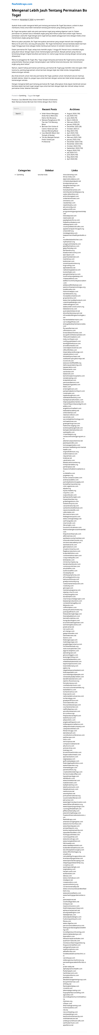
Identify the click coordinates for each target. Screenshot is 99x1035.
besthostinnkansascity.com (73, 1016)
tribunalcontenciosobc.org (73, 540)
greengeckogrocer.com (71, 423)
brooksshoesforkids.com (72, 752)
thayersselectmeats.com (72, 754)
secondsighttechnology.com (73, 419)
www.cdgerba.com (70, 923)
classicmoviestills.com (71, 510)
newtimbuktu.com (69, 205)
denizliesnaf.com (69, 733)
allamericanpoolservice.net (73, 441)
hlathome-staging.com (71, 426)
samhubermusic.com (71, 1023)
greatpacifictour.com (70, 700)
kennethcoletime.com (71, 618)
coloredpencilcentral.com (72, 348)
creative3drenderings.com (72, 772)
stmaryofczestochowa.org (72, 610)
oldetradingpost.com (71, 304)
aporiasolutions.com (70, 757)
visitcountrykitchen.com (72, 648)
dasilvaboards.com (70, 545)
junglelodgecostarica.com (72, 644)
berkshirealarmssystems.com (74, 376)
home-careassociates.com (72, 478)
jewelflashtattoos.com (71, 246)
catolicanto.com (69, 460)
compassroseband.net (71, 744)
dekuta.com (67, 876)
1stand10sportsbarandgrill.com (74, 404)
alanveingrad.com (69, 653)
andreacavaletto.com (71, 480)
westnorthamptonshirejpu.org (74, 287)
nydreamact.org (69, 242)
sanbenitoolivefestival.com (73, 508)
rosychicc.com (68, 493)
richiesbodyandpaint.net (72, 181)
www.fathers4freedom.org (73, 804)
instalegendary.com (70, 233)
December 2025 (72, 126)
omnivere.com (68, 201)
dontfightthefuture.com (72, 343)
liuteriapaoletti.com (70, 672)
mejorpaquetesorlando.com (73, 402)
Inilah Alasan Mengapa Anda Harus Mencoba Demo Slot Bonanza (50, 115)
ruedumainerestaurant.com (73, 584)
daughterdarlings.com (71, 185)
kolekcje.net (67, 458)
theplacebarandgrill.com (72, 716)
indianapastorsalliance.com (73, 724)
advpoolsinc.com (69, 720)
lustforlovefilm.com (70, 571)
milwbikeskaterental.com (72, 661)
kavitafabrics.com (69, 690)
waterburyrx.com (69, 718)
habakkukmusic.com (70, 789)
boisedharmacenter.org (71, 484)
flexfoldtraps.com (22, 4)
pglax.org (66, 668)
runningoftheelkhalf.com (72, 809)
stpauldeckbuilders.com (72, 832)
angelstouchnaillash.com (72, 408)
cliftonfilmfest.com (70, 350)
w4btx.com (67, 406)
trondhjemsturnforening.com (74, 932)
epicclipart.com (68, 255)
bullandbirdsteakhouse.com (73, 848)
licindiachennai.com (70, 183)
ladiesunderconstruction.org (73, 307)
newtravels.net (68, 218)
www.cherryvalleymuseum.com (74, 300)
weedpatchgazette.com (71, 384)
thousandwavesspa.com (72, 705)
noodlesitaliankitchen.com (72, 240)
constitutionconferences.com (74, 735)
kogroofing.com (69, 265)
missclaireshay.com (70, 175)
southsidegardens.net (71, 902)
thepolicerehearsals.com (72, 534)
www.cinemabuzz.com (71, 878)
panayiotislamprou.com (71, 274)
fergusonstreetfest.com (72, 945)
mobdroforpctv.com (70, 503)
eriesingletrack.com (70, 389)
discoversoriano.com (70, 514)
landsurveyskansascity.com (73, 830)
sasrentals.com (68, 417)
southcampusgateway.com (73, 276)
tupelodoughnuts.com (71, 395)
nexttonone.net (68, 791)
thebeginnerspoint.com (71, 516)
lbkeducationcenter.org (71, 462)
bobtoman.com (68, 261)
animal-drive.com (69, 748)
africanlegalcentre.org (71, 577)
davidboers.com (69, 778)
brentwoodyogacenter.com (73, 858)
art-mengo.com (68, 631)
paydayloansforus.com (71, 220)
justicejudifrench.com (71, 612)
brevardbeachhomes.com (72, 333)
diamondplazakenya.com (72, 934)
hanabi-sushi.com (69, 871)
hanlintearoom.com (70, 973)
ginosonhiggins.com (70, 655)
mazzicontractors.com (71, 906)
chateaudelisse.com (70, 278)
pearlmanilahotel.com (71, 257)
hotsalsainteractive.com (72, 190)
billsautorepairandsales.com (73, 938)
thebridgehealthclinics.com (73, 763)
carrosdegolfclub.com (71, 322)
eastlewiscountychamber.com (74, 538)
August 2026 (71, 113)
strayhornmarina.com (71, 549)
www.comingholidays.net (72, 519)
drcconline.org (68, 713)
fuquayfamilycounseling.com (73, 993)
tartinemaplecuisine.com (72, 625)
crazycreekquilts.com (71, 558)
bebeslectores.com (70, 309)
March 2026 (71, 120)
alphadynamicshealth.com (72, 969)
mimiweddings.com (70, 1014)
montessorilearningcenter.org (74, 943)
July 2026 (70, 116)
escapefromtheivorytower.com (74, 335)
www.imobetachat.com (71, 780)
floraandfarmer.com (70, 328)
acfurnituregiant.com (71, 196)
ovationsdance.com (70, 454)
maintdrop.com (68, 259)
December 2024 (72, 142)
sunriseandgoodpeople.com (73, 674)
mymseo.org (67, 1001)
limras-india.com (69, 177)
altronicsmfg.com (69, 207)
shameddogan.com (70, 767)
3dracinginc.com (69, 525)
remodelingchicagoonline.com (74, 856)
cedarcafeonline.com (70, 194)
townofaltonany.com (70, 666)
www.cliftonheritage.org (72, 852)
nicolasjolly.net (68, 573)
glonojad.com (68, 588)
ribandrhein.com (69, 456)
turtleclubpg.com (69, 698)
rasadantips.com (69, 203)
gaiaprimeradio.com (70, 633)
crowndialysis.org (69, 434)
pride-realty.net (68, 967)
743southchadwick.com (71, 337)
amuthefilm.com (69, 568)
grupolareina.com (69, 298)
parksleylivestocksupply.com (73, 482)
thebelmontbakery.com (71, 222)
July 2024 (70, 152)
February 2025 (72, 137)
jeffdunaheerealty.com (71, 811)
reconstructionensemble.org (73, 687)
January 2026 (71, 124)
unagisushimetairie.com (72, 244)
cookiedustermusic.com (72, 685)
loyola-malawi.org (69, 490)
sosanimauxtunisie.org (71, 263)
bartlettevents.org (69, 294)
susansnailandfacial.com (72, 798)
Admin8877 (40, 20)
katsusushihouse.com (71, 579)
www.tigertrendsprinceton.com (74, 802)
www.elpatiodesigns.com (72, 917)
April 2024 (70, 159)
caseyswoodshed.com (71, 728)
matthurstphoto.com (71, 949)
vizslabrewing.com (70, 378)
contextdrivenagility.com (72, 603)
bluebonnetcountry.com (72, 252)
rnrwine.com (67, 988)
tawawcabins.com (69, 367)
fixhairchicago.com (70, 731)
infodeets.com (68, 188)
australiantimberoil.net (71, 311)
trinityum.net (68, 904)
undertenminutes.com (71, 198)
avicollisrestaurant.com (71, 711)
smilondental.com (69, 413)
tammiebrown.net (69, 635)
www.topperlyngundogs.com (73, 806)
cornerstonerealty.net (71, 887)
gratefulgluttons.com (71, 501)
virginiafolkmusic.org (71, 452)
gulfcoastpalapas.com (71, 761)
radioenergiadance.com (72, 270)
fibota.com (67, 921)
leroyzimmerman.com (71, 982)
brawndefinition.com (70, 553)
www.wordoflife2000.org (72, 363)
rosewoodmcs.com (70, 882)
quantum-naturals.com (71, 941)
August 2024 (71, 150)
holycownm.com (69, 694)
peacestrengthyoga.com (72, 813)
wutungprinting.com (70, 657)
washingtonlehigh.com (71, 867)
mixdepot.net (68, 880)
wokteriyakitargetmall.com (73, 428)
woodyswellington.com (71, 912)
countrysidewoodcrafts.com (73, 226)
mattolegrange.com (70, 642)
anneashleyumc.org (70, 828)
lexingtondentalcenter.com (73, 430)
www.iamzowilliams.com (72, 893)
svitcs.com (67, 739)
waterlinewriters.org (70, 765)
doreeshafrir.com (69, 596)
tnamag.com (67, 750)
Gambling (22, 96)
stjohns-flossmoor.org (71, 681)
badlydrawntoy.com (70, 785)
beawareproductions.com (72, 601)
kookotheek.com (69, 272)
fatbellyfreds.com (69, 915)
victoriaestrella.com (70, 703)
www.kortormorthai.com (72, 824)
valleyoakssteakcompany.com (74, 726)
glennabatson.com (70, 547)
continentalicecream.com (72, 555)
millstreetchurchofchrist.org (73, 960)
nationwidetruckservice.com (73, 696)
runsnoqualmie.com (70, 837)
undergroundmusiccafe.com (73, 1021)
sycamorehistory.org (70, 884)
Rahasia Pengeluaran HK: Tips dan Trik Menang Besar (51, 122)
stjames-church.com (70, 592)
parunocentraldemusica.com (73, 925)
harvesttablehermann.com (73, 320)
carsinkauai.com (69, 958)
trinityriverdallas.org (70, 464)
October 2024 (72, 146)
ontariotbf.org (68, 231)
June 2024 (70, 155)
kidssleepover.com (69, 216)
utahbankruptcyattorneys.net (74, 358)
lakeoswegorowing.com (72, 990)
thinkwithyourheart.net (71, 356)
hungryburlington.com (71, 620)
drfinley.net (67, 984)
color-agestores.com (70, 486)
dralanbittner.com (69, 380)
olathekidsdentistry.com (72, 397)
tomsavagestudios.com (71, 445)
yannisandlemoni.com (71, 382)
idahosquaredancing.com (72, 365)
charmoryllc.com (69, 523)
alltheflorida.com (69, 951)
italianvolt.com (68, 374)
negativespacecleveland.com (73, 670)
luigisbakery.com (69, 869)
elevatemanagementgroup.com (74, 979)
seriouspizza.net (69, 741)
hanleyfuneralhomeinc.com (73, 400)
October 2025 (72, 129)
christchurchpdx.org (70, 562)
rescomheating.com (70, 1012)
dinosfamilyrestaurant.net (72, 313)
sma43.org (67, 854)
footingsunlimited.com (71, 835)
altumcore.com (68, 746)
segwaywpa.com (69, 759)
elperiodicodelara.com (71, 179)
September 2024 (73, 148)
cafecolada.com (69, 512)
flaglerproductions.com (71, 551)
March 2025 (71, 135)
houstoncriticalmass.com (72, 527)
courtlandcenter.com (70, 707)
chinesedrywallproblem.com (73, 677)
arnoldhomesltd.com (70, 346)
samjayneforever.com (71, 947)
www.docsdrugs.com (71, 839)
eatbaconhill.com (69, 209)
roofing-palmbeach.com (72, 341)
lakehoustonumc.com (71, 787)
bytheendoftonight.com (72, 497)
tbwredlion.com (69, 936)
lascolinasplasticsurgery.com (73, 850)
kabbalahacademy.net (71, 410)
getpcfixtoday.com (70, 248)
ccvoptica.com (68, 865)
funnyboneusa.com (70, 683)
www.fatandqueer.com (71, 826)
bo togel (36, 96)
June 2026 (70, 118)
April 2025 (70, 133)
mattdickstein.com (70, 783)
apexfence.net (68, 1025)
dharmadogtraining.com (72, 1005)
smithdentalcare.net (70, 1018)
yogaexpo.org (68, 475)
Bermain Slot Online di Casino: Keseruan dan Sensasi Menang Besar (50, 128)
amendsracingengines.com (73, 822)
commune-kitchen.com (71, 566)
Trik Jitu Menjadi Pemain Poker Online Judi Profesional (50, 139)
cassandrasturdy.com (71, 506)
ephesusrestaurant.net (71, 910)
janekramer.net (68, 627)
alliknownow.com (69, 536)
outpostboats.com (70, 495)
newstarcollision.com (71, 415)
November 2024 (73, 144)
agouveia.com (68, 995)
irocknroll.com (68, 361)
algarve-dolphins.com (71, 651)
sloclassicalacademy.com (72, 542)
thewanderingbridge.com (72, 614)
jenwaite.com (68, 977)
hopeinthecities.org (70, 499)
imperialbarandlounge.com (73, 352)
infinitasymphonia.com (71, 575)
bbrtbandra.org (69, 250)
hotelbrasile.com (69, 289)
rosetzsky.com (68, 586)
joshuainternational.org (71, 796)
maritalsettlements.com (72, 659)
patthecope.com (69, 737)
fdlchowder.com (69, 843)
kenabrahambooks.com (72, 564)
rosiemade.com (68, 393)
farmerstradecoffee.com (72, 774)
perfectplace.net (69, 467)
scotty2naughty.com (70, 594)
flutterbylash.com (69, 971)
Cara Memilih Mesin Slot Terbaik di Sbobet (50, 134)
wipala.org (67, 488)
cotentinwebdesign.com (72, 302)
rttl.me (65, 1010)
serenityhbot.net (69, 793)
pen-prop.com (68, 800)
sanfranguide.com (69, 521)
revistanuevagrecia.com (72, 590)
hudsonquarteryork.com (72, 919)
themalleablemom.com (71, 616)
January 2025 (71, 139)
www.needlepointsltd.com (72, 845)
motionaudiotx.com (70, 1008)
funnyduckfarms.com (71, 975)
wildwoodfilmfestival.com (72, 285)
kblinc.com (67, 387)
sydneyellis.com (69, 432)
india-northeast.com (70, 339)
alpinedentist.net (69, 268)
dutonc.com (67, 638)
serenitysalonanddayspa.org (73, 192)
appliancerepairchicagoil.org (73, 229)
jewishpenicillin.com (70, 443)
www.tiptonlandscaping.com (73, 861)
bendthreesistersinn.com (72, 679)
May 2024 (70, 157)
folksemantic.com (69, 369)
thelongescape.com (70, 640)
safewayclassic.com (70, 224)
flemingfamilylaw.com (71, 986)
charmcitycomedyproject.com (74, 599)
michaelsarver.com (70, 421)
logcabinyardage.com (71, 776)
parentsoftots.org (69, 770)
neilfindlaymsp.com (70, 709)
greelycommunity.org (71, 581)
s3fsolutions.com (69, 330)
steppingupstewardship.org (73, 863)
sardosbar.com (68, 372)
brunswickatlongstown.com (73, 622)
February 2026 (72, 122)
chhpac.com (67, 1003)
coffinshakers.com (70, 607)
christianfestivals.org (70, 646)
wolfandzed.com (69, 873)
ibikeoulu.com (68, 605)
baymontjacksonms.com (72, 664)
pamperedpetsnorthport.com (74, 391)
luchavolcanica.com (70, 692)
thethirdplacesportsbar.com (73, 908)
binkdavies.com (68, 560)
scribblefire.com (69, 473)
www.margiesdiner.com (71, 841)
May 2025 (70, 131)
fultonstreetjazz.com (70, 291)
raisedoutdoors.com (70, 354)
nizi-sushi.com (68, 629)
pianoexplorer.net (69, 899)
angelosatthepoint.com (71, 722)
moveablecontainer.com (72, 296)
